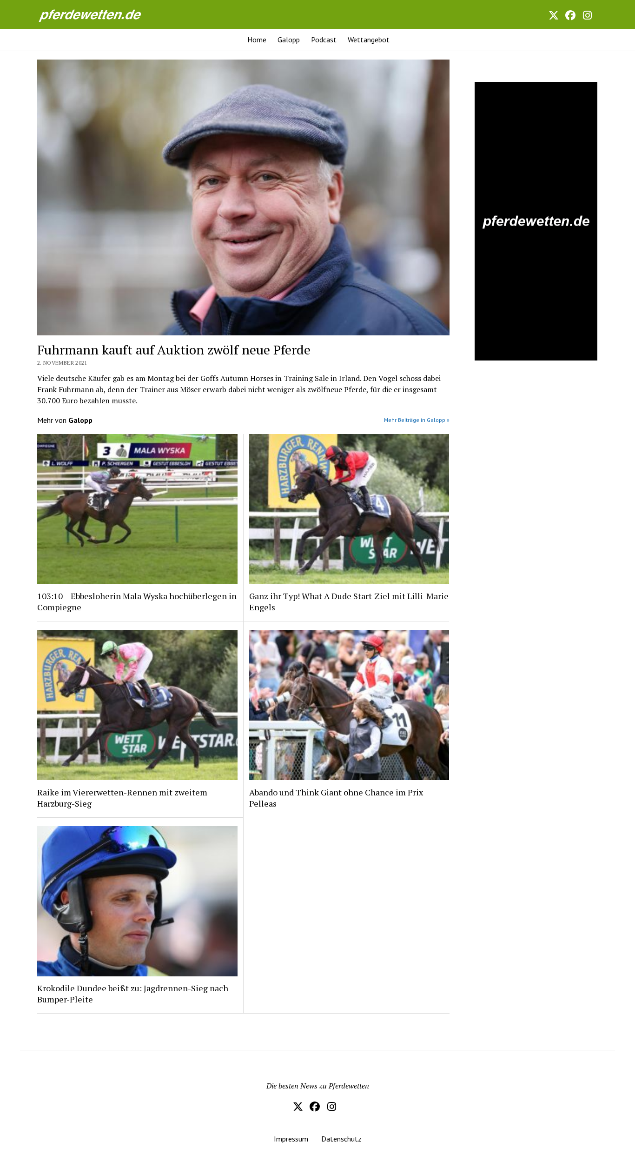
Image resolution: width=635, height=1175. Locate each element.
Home (256, 39)
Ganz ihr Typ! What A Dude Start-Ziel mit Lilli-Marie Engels (349, 601)
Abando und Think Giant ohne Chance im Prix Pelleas (336, 798)
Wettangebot (369, 39)
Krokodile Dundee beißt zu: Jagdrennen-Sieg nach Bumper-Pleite (132, 993)
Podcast (324, 39)
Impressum (291, 1138)
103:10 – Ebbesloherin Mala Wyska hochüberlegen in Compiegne (137, 601)
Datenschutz (341, 1138)
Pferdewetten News (100, 14)
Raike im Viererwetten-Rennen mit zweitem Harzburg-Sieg (122, 798)
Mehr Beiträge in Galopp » (417, 419)
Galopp (289, 39)
